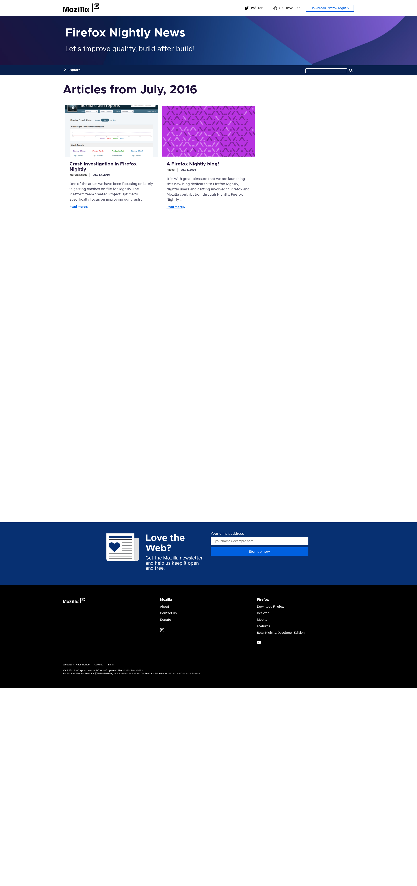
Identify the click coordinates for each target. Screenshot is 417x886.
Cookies (98, 664)
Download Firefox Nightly (330, 8)
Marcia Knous (78, 174)
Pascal (171, 169)
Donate (165, 620)
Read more (78, 207)
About (164, 607)
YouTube (259, 642)
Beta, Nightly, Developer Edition (281, 633)
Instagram (162, 630)
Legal (111, 664)
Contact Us (168, 613)
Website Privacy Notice (76, 664)
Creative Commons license (185, 673)
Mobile (262, 620)
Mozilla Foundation (132, 670)
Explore (74, 70)
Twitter (256, 8)
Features (263, 626)
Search (351, 70)
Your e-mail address (227, 533)
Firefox (263, 599)
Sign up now (259, 551)
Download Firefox (270, 607)
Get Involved (290, 8)
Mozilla (81, 7)
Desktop (263, 613)
